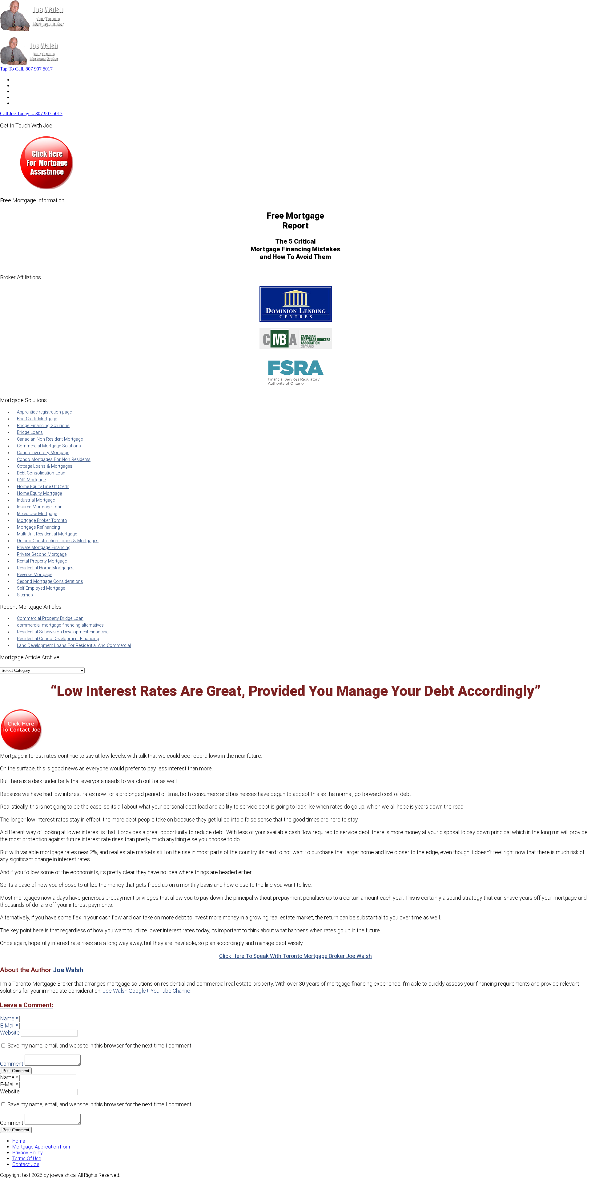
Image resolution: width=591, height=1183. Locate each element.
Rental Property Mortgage (42, 561)
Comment (11, 1063)
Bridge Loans (30, 432)
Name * (9, 1018)
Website (10, 1032)
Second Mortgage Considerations (50, 581)
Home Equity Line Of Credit (43, 486)
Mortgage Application (35, 91)
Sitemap (25, 595)
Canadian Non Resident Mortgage (50, 439)
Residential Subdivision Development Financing (63, 632)
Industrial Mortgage (36, 500)
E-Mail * (9, 1025)
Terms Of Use (26, 1158)
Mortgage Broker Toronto (42, 520)
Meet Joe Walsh (29, 85)
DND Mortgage (31, 479)
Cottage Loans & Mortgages (44, 466)
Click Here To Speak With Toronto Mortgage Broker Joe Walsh (295, 956)
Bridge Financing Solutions (43, 425)
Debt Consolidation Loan (41, 473)
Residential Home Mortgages (45, 568)
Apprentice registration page (44, 412)
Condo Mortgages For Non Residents (53, 459)
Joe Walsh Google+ (126, 990)
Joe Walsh (68, 970)
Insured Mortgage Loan (39, 507)
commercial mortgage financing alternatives (60, 625)
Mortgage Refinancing (38, 527)
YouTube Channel (171, 990)
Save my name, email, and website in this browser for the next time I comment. (99, 1045)
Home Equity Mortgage (39, 493)
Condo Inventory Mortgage (43, 452)
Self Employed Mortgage (41, 588)
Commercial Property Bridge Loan (50, 618)
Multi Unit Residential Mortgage (47, 534)
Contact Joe (25, 97)
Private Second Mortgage (41, 554)
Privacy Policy (27, 1153)
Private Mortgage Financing (43, 547)
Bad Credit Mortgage (37, 419)
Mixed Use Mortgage (37, 513)
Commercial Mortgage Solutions (49, 446)
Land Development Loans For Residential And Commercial (74, 645)
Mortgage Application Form (41, 1147)
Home (18, 80)
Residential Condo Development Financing (58, 638)
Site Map (21, 103)
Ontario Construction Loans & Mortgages (57, 540)
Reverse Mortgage (34, 574)
